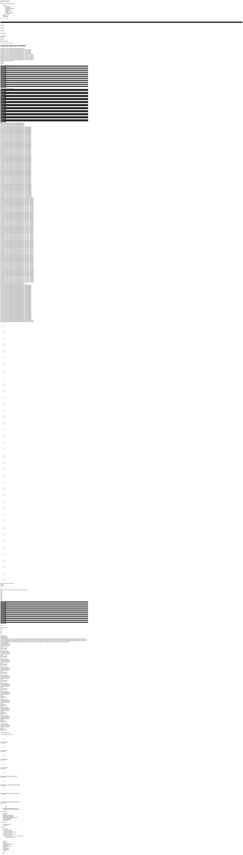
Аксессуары (6, 15)
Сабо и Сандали (9, 12)
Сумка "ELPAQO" (4, 750)
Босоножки (8, 7)
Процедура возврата (8, 815)
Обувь (4, 5)
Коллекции (5, 16)
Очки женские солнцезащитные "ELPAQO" (10, 784)
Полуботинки (9, 10)
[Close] (1, 839)
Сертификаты (4, 637)
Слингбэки (8, 13)
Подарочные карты (7, 844)
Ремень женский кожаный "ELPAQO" (9, 776)
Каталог (2, 3)
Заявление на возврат (8, 816)
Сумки (4, 14)
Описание (3, 635)
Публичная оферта (7, 818)
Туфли (7, 11)
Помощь (5, 850)
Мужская (7, 1)
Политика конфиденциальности (10, 808)
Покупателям (6, 849)
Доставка (7, 3)
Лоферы (7, 9)
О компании (6, 848)
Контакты (5, 825)
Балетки (7, 6)
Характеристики (4, 636)
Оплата (5, 814)
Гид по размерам (7, 819)
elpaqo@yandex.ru (11, 837)
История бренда (7, 824)
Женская (2, 1)
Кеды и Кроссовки (10, 8)
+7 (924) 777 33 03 (7, 830)
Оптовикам (12, 3)
